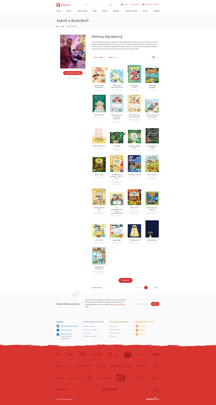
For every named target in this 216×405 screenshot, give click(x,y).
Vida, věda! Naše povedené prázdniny (116, 117)
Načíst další (125, 280)
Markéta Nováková (134, 213)
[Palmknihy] (75, 378)
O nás (145, 11)
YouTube (143, 334)
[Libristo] (155, 378)
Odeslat (155, 304)
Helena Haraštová (99, 90)
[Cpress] (142, 354)
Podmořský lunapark (152, 86)
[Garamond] (138, 378)
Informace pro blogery (90, 330)
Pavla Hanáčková (116, 182)
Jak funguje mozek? (134, 86)
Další (156, 288)
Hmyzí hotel (134, 208)
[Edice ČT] (60, 378)
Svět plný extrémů (134, 175)
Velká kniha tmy (152, 240)
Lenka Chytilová (116, 123)
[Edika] (97, 354)
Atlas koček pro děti (99, 208)
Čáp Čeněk (99, 240)
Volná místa (86, 333)
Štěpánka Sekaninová (152, 213)
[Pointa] (104, 378)
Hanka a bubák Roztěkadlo (99, 86)
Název (111, 57)
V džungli (116, 146)
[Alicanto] (100, 366)
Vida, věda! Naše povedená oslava (134, 116)
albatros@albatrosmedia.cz (69, 326)
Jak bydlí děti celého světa (99, 268)
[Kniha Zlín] (120, 366)
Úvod (58, 11)
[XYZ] (82, 354)
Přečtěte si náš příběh (90, 336)
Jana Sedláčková (151, 177)
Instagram (143, 326)
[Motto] (69, 354)
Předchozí (139, 288)
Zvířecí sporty (152, 175)
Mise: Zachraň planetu (152, 208)
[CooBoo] (58, 354)
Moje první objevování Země (117, 86)
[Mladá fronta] (121, 378)
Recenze (116, 11)
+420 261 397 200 (66, 330)
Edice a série (82, 11)
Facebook (143, 330)
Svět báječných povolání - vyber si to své (116, 176)
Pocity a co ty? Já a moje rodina (152, 116)
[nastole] (112, 354)
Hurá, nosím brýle (99, 146)
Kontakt (156, 11)
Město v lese (99, 175)
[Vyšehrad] (141, 366)
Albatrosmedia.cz (114, 330)
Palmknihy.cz (113, 326)
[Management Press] (156, 354)
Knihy (69, 11)
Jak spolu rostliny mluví (134, 147)
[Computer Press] (128, 354)
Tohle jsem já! (99, 115)
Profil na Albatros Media (73, 73)
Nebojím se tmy (134, 240)
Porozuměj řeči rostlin (152, 147)
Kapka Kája (116, 240)
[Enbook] (109, 389)
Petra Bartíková (134, 212)
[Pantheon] (89, 378)
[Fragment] (83, 366)
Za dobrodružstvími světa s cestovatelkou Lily (116, 210)
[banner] (64, 5)
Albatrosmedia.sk (114, 333)
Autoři (105, 11)
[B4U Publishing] (63, 366)
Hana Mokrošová (116, 184)
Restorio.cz (112, 336)
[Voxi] (156, 366)
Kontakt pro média (89, 326)
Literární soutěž (131, 11)
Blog (94, 11)
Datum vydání (98, 57)
